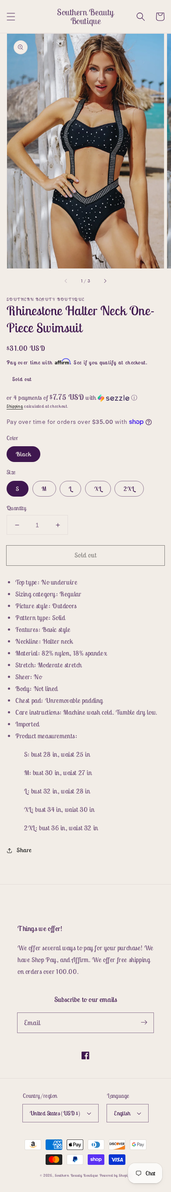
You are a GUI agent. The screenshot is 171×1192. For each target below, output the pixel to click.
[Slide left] (66, 280)
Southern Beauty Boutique (76, 1175)
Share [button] (24, 850)
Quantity (16, 508)
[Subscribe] (143, 1022)
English (122, 1113)
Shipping (15, 406)
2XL (129, 489)
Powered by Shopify (116, 1175)
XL (98, 489)
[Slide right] (104, 280)
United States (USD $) (55, 1113)
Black (23, 454)
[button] (11, 16)
